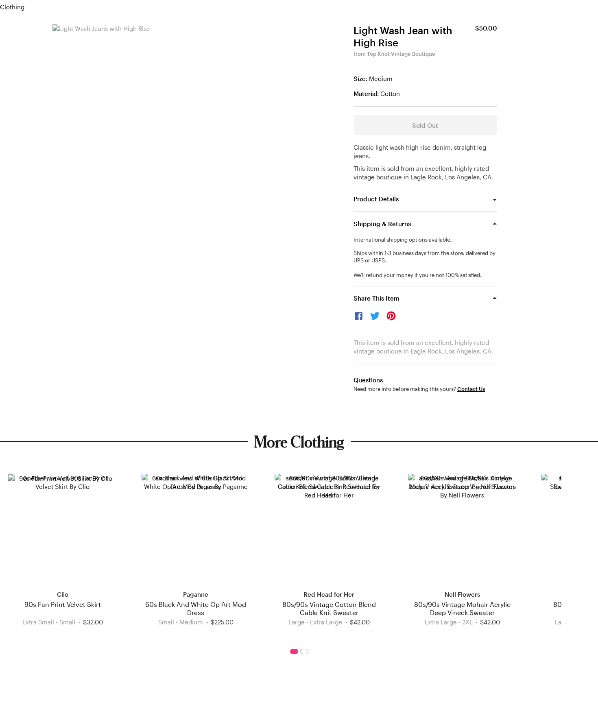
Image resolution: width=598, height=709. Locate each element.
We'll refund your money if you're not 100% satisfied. (418, 275)
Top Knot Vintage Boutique (401, 53)
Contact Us (471, 389)
